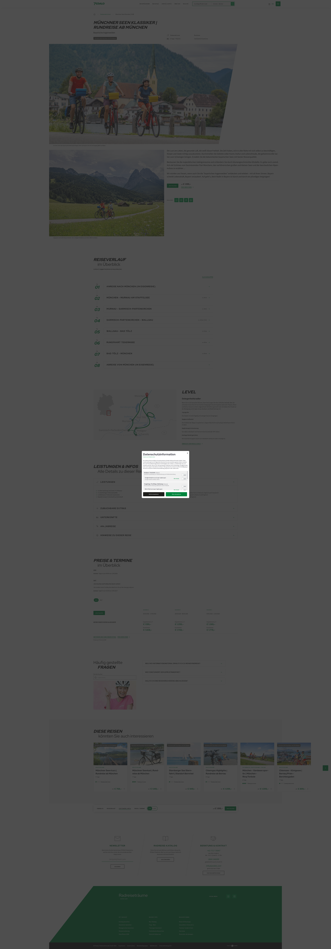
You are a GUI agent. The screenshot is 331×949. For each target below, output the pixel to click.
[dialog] (165, 474)
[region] (165, 480)
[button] (183, 475)
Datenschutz (152, 457)
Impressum (145, 457)
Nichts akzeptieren (154, 494)
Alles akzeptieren (176, 494)
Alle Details (176, 478)
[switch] (184, 475)
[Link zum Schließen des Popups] (187, 453)
